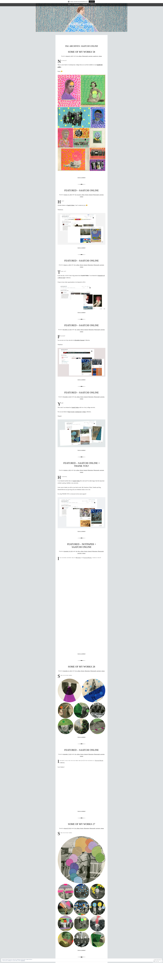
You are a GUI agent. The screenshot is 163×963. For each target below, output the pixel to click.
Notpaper (78, 557)
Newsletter (85, 4)
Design (86, 194)
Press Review (93, 4)
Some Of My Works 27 (81, 824)
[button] (69, 91)
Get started (92, 1)
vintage (100, 56)
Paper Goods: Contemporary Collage (77, 411)
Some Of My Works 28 (81, 666)
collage (80, 56)
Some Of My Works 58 (81, 51)
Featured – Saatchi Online (81, 190)
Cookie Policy (23, 960)
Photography (85, 56)
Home (69, 4)
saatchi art (95, 56)
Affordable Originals (79, 340)
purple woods (81, 24)
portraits (91, 56)
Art (77, 56)
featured (91, 194)
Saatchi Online (70, 205)
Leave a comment (81, 177)
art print (79, 194)
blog (79, 551)
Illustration (90, 265)
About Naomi (76, 4)
